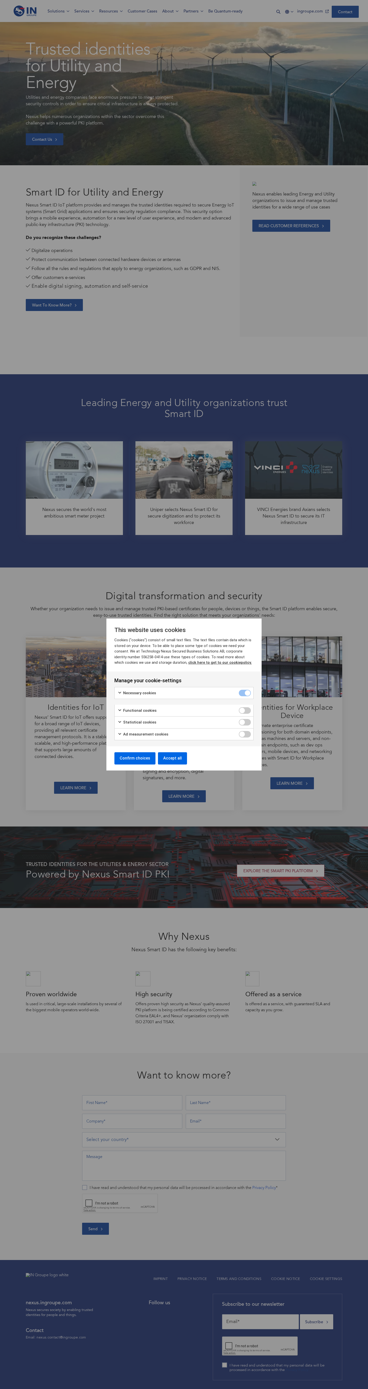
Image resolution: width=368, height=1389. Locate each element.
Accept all (172, 758)
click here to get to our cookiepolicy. (220, 662)
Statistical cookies (139, 722)
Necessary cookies (139, 693)
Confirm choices (135, 758)
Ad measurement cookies (145, 734)
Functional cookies (139, 710)
